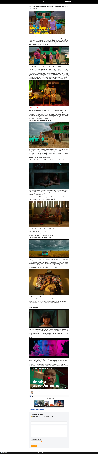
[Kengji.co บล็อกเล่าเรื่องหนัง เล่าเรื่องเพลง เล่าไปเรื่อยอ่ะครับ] (68, 1)
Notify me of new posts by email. (37, 439)
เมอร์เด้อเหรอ (42, 409)
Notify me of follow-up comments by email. (39, 437)
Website (56, 420)
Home (28, 1)
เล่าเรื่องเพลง (38, 1)
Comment (33, 424)
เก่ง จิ (31, 8)
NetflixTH (33, 409)
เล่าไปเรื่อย (43, 1)
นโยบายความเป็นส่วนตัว (41, 452)
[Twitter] (32, 396)
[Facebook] (30, 396)
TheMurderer (38, 409)
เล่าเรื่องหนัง (33, 1)
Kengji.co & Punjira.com (31, 452)
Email (44, 420)
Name (32, 420)
